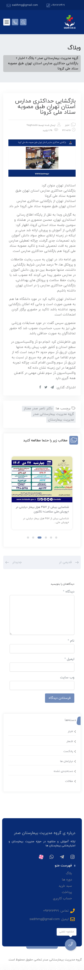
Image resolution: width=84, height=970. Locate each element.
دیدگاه (68, 591)
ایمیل (69, 659)
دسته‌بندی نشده (63, 771)
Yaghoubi (32, 125)
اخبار (67, 125)
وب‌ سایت (67, 677)
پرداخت (67, 892)
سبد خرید (65, 886)
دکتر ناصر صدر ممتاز (38, 408)
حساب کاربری (62, 898)
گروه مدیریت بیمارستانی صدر (53, 414)
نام (71, 641)
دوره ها (67, 879)
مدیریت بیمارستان (61, 420)
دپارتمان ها (66, 761)
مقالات (69, 781)
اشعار (70, 741)
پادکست (68, 751)
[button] (56, 537)
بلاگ (69, 873)
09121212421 (58, 5)
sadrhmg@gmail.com (25, 5)
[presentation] (13, 496)
